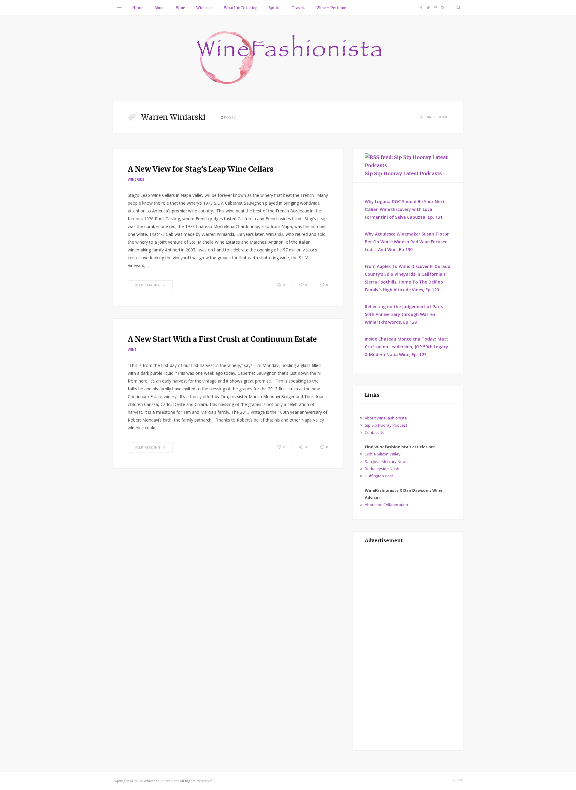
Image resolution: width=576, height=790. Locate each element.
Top (460, 780)
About (159, 7)
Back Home (437, 117)
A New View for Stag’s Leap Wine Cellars (201, 169)
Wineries (204, 7)
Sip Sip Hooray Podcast (386, 425)
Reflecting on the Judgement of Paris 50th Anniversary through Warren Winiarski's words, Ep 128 (404, 314)
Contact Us (374, 432)
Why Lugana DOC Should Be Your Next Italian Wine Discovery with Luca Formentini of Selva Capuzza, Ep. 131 (405, 209)
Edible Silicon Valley (382, 454)
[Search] (457, 7)
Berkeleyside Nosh (382, 468)
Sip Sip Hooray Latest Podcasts (403, 173)
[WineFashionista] (288, 58)
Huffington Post (379, 476)
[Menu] (119, 7)
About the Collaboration (386, 504)
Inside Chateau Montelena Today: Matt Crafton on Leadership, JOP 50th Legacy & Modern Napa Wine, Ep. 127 (406, 346)
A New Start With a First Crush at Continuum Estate (222, 339)
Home (137, 7)
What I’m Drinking (241, 7)
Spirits (274, 7)
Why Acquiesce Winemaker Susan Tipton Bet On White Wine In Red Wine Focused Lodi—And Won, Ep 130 (407, 241)
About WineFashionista (386, 418)
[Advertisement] (408, 650)
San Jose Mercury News (386, 461)
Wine (180, 7)
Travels (298, 7)
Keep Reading (147, 285)
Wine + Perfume (331, 7)
